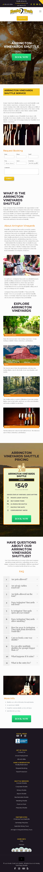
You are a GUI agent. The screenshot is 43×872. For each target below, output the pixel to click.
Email (29, 154)
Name (5, 154)
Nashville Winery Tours (21, 826)
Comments (7, 167)
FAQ (21, 841)
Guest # (18, 161)
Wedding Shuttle (21, 800)
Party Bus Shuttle (21, 807)
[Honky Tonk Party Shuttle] (21, 11)
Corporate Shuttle (21, 786)
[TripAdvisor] (37, 4)
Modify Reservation (21, 764)
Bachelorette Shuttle (21, 797)
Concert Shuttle (21, 783)
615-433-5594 (8, 4)
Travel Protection (21, 771)
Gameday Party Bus (21, 822)
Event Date (31, 161)
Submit (9, 178)
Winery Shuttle (21, 790)
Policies (21, 844)
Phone (18, 154)
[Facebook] (31, 4)
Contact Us (21, 752)
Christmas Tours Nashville (22, 819)
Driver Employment (21, 755)
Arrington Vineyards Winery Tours (21, 829)
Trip (5, 161)
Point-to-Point (21, 804)
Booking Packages (20, 3)
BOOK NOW (22, 18)
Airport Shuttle (21, 793)
